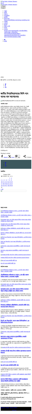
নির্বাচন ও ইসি (7, 26)
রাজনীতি (6, 17)
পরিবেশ (22, 30)
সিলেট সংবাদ (6, 18)
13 (6, 182)
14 (8, 182)
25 (3, 185)
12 (5, 182)
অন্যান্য (6, 29)
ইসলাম (5, 27)
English (3, 8)
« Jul (2, 189)
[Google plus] (6, 87)
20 (6, 183)
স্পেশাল (7, 36)
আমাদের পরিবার (17, 36)
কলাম (7, 35)
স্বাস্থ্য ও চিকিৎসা (11, 32)
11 (3, 182)
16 (12, 182)
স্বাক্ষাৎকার (11, 36)
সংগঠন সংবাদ (19, 35)
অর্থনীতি (6, 21)
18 (3, 183)
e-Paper (3, 6)
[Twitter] (5, 84)
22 (10, 183)
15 (10, 182)
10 (1, 182)
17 (1, 183)
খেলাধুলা (6, 23)
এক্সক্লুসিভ (12, 33)
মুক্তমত (10, 35)
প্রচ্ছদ (5, 11)
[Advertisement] (16, 59)
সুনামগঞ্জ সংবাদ (20, 20)
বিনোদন (5, 24)
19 (5, 183)
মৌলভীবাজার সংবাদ (13, 20)
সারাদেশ (6, 14)
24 (1, 185)
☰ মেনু (2, 3)
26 (5, 185)
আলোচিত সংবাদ (18, 30)
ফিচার (16, 33)
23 (12, 183)
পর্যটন (9, 33)
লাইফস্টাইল (14, 35)
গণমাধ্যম (13, 30)
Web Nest (14, 410)
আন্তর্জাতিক (6, 15)
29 (10, 185)
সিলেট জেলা (6, 20)
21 (8, 183)
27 (6, 185)
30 (12, 185)
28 (8, 185)
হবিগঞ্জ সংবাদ (27, 20)
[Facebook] (5, 85)
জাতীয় (5, 12)
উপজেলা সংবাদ (7, 30)
